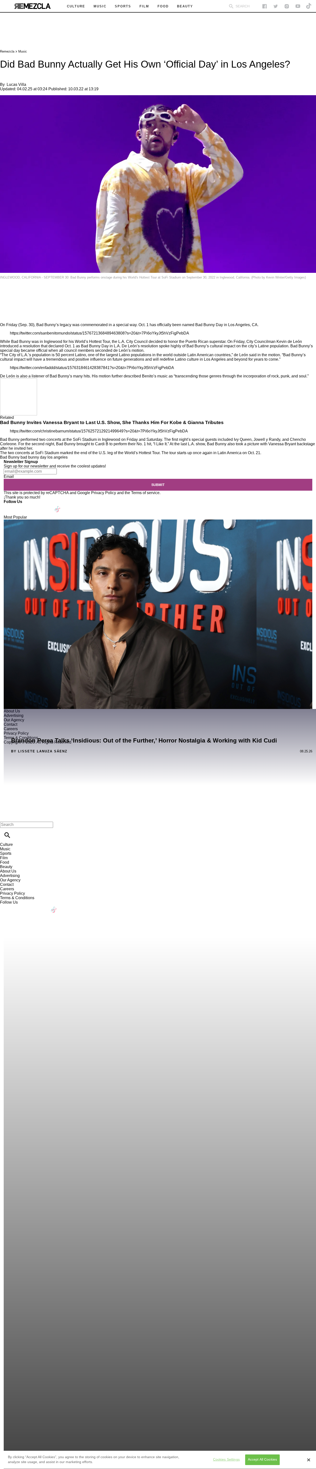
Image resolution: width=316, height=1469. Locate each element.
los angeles (57, 457)
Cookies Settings (226, 1460)
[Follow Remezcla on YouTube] (297, 6)
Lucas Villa (16, 84)
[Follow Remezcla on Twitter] (22, 506)
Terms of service (145, 493)
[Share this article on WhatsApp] (6, 291)
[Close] (308, 1460)
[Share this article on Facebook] (18, 291)
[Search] (231, 6)
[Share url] (5, 317)
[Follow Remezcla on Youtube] (46, 506)
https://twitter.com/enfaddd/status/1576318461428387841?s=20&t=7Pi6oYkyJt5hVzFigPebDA (92, 368)
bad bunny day (33, 457)
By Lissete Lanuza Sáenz (39, 751)
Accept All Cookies (262, 1460)
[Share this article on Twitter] (30, 291)
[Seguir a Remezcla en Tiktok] (309, 6)
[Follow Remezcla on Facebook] (264, 6)
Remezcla (7, 51)
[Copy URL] (11, 306)
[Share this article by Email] (41, 291)
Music (22, 51)
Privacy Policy (103, 493)
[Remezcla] (32, 6)
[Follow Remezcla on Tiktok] (57, 506)
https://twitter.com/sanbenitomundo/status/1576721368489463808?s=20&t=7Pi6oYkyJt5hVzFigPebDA (99, 333)
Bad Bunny (10, 457)
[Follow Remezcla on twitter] (275, 6)
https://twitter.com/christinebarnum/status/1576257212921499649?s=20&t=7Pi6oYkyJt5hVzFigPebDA (99, 431)
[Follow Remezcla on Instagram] (286, 6)
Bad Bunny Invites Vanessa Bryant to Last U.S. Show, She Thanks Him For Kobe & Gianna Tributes (112, 422)
